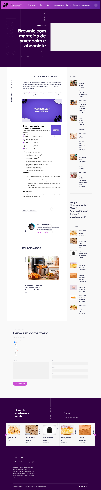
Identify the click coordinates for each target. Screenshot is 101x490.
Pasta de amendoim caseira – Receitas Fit (82, 278)
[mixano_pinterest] (84, 487)
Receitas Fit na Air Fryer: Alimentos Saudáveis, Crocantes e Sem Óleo (33, 288)
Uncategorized (78, 217)
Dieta (73, 208)
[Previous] (6, 435)
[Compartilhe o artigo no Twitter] (12, 85)
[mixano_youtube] (82, 487)
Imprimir (56, 135)
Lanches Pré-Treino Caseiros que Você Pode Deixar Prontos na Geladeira (83, 163)
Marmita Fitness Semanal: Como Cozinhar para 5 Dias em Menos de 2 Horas (83, 90)
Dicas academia (79, 205)
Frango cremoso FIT (82, 234)
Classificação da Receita (19, 337)
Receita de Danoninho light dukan (82, 289)
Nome (53, 360)
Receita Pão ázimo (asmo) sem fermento (82, 244)
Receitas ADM (25, 57)
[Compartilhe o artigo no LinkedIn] (12, 80)
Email (53, 367)
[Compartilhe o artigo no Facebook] (12, 87)
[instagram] (47, 232)
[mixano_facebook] (80, 487)
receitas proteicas (32, 210)
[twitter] (40, 232)
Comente (15, 360)
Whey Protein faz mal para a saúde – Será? (83, 256)
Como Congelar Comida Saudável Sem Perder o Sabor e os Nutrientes (83, 124)
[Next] (95, 435)
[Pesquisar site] (96, 5)
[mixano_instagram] (87, 487)
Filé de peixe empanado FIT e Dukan (82, 299)
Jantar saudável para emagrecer (82, 310)
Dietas (41, 5)
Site (53, 373)
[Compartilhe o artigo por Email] (12, 78)
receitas (24, 210)
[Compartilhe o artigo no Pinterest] (12, 83)
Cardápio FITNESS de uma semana (81, 5)
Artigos (48, 5)
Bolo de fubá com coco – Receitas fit (82, 267)
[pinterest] (45, 232)
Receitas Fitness (32, 5)
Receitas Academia (21, 462)
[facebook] (38, 232)
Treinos (67, 5)
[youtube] (43, 232)
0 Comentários (35, 57)
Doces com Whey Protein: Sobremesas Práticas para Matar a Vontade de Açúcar (83, 181)
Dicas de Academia (59, 5)
